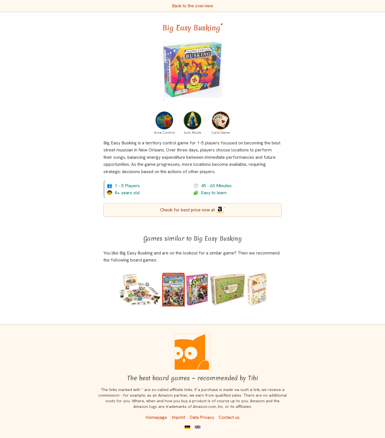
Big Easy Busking (192, 28)
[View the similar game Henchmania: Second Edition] (139, 290)
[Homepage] (192, 352)
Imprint (178, 417)
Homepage (156, 417)
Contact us (229, 417)
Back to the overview (192, 6)
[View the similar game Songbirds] (257, 290)
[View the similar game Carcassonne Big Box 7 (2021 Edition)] (227, 290)
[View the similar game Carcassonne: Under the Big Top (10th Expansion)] (173, 290)
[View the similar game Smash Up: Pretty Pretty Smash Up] (197, 290)
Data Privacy (202, 417)
